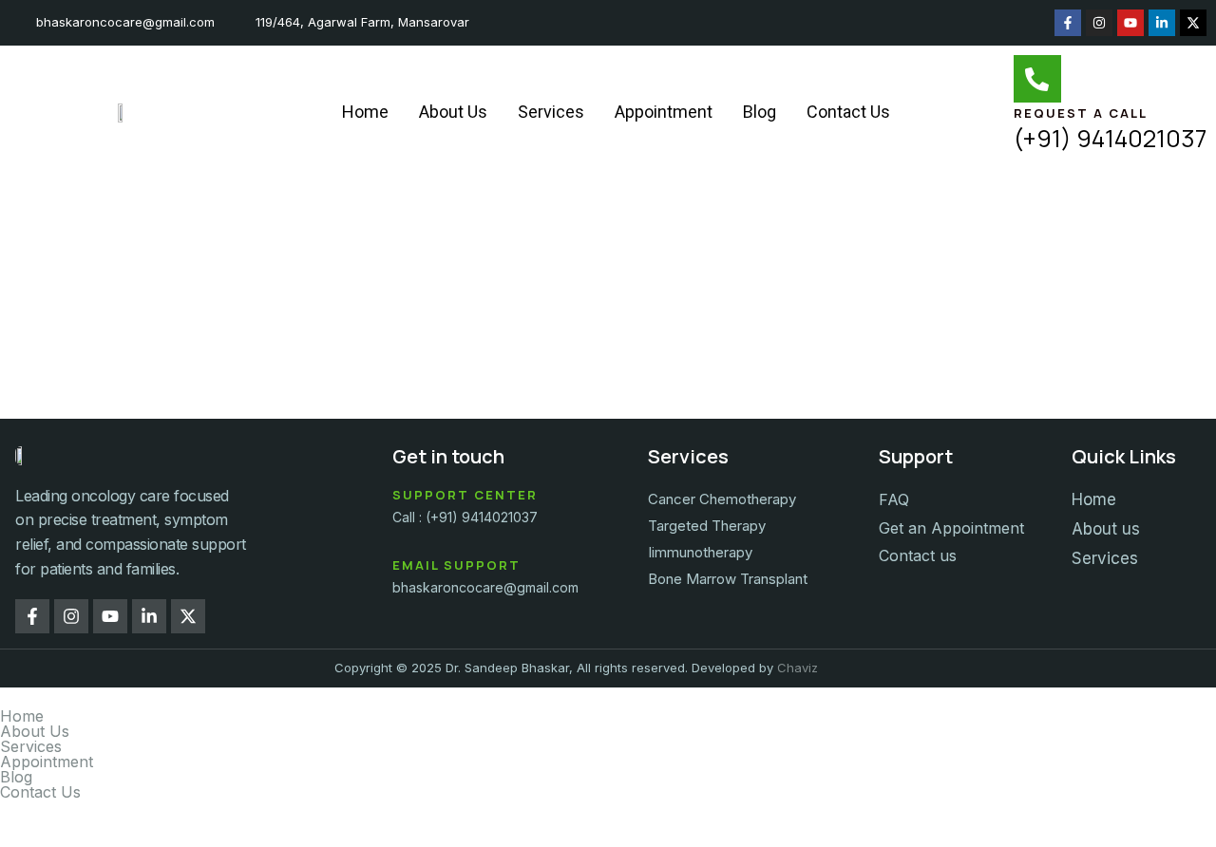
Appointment (663, 112)
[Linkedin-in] (1162, 22)
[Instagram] (1099, 22)
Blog (759, 112)
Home (365, 112)
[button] (608, 746)
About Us (453, 112)
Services (551, 112)
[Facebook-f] (1067, 22)
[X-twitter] (1193, 22)
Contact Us (848, 112)
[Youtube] (1130, 22)
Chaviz (797, 667)
